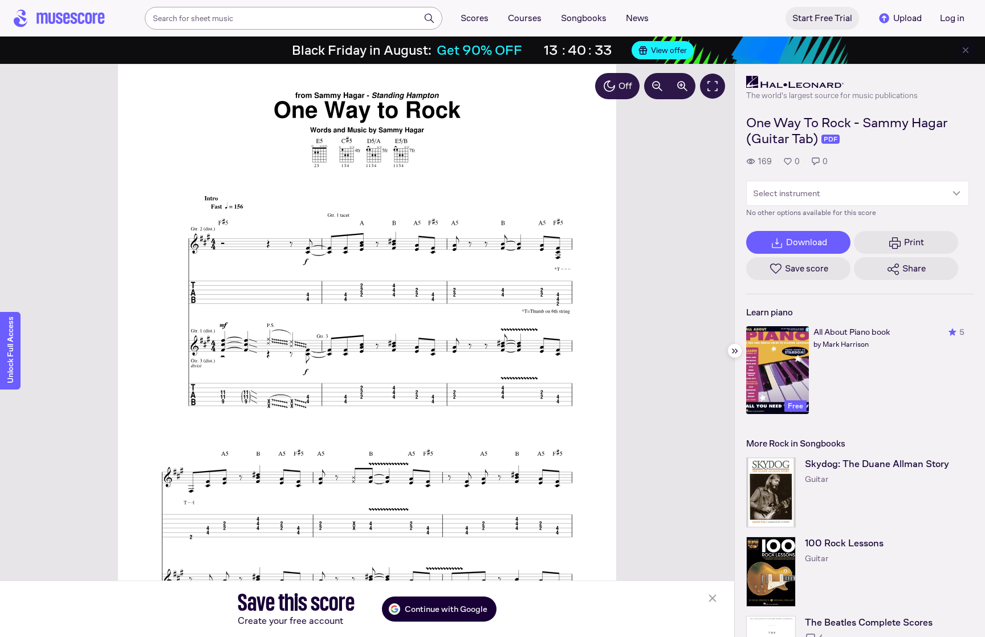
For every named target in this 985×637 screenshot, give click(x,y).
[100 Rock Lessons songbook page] (771, 572)
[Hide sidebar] (735, 351)
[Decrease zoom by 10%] (657, 86)
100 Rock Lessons (844, 543)
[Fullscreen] (712, 86)
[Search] (429, 18)
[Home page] (59, 18)
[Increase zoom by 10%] (682, 86)
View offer (669, 50)
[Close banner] (965, 50)
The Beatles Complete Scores (869, 622)
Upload (907, 18)
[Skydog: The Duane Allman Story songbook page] (771, 492)
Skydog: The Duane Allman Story (877, 464)
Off (625, 86)
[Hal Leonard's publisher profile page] (832, 82)
